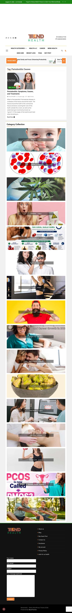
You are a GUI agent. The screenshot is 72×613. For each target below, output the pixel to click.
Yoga (40, 53)
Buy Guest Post (43, 536)
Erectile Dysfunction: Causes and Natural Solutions (45, 2)
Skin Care (20, 53)
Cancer (42, 48)
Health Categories (18, 48)
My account (42, 547)
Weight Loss (30, 53)
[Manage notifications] (3, 609)
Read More (10, 117)
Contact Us (42, 540)
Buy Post (48, 53)
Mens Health (52, 48)
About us (41, 529)
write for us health (44, 554)
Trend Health (12, 96)
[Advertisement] (36, 20)
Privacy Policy (43, 550)
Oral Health (12, 87)
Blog (40, 532)
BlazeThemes (33, 609)
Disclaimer (42, 543)
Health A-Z (33, 48)
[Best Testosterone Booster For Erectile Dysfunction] (39, 62)
